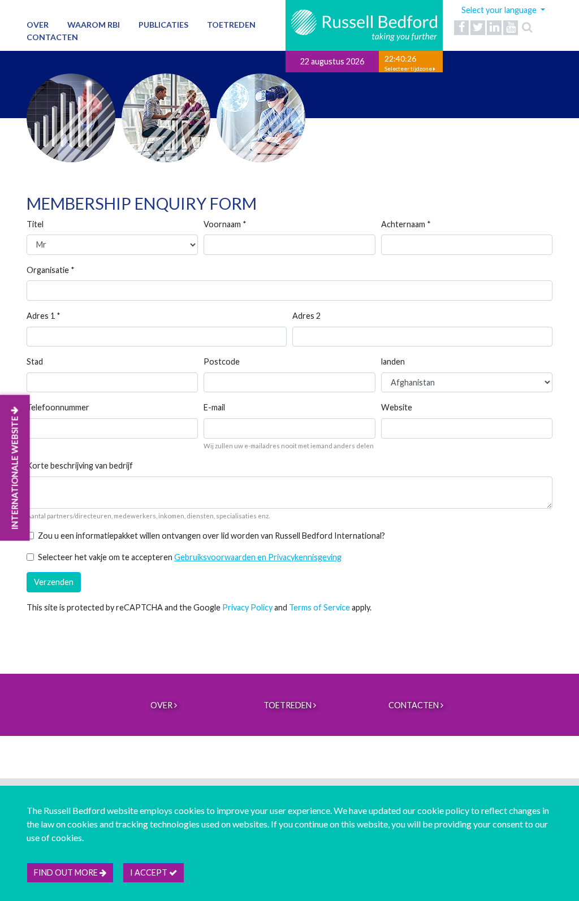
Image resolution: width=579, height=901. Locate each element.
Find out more (67, 872)
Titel (35, 224)
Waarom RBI (93, 24)
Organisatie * (51, 270)
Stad (35, 361)
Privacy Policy (247, 607)
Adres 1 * (44, 315)
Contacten (52, 37)
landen (393, 361)
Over (38, 24)
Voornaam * (225, 224)
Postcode (222, 361)
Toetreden (231, 24)
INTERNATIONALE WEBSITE (15, 471)
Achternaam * (406, 224)
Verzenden (54, 582)
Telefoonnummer (58, 407)
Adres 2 (306, 315)
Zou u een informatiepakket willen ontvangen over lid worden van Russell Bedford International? (211, 535)
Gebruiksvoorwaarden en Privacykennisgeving (258, 557)
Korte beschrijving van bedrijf (80, 465)
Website (396, 407)
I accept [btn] (149, 872)
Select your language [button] (499, 10)
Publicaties (163, 24)
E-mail (214, 407)
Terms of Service (319, 607)
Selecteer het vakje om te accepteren (190, 557)
